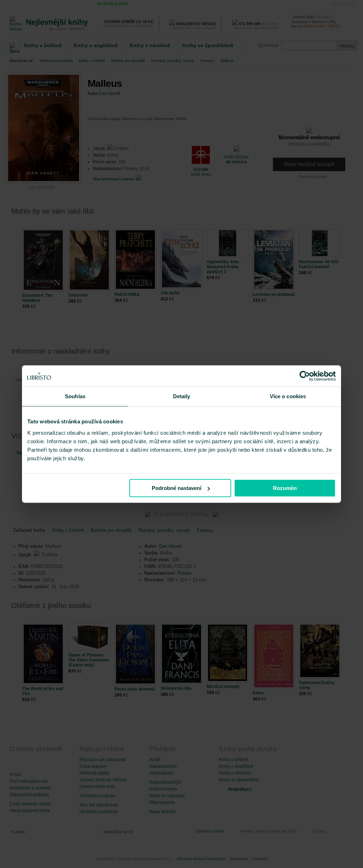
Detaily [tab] (181, 396)
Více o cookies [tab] (288, 396)
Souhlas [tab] (75, 396)
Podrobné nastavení (176, 488)
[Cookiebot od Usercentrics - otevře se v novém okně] (305, 376)
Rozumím (285, 488)
